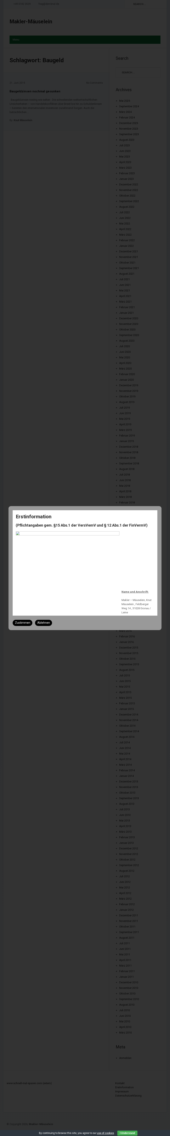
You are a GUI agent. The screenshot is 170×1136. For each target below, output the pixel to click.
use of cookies (105, 1133)
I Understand (127, 1133)
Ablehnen (43, 622)
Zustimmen (22, 622)
